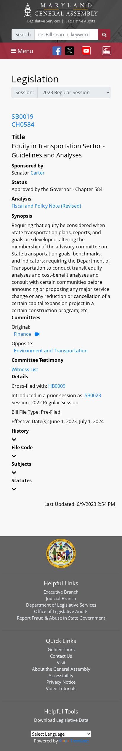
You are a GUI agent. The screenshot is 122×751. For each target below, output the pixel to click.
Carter (37, 173)
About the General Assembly (61, 669)
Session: (24, 92)
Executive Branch (61, 592)
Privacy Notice (61, 682)
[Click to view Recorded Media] (37, 334)
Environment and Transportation (51, 350)
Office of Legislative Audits (61, 611)
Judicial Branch (61, 598)
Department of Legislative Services (61, 605)
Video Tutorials (61, 688)
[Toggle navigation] (85, 51)
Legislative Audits (80, 21)
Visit (61, 662)
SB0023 (93, 395)
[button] (61, 440)
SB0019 (22, 116)
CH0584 (23, 124)
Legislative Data (72, 720)
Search (23, 34)
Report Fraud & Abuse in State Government (61, 618)
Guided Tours (61, 649)
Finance (22, 334)
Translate (79, 741)
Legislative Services (43, 21)
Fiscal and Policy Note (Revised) (46, 206)
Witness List (25, 369)
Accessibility (61, 675)
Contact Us (61, 656)
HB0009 (56, 386)
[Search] (104, 34)
